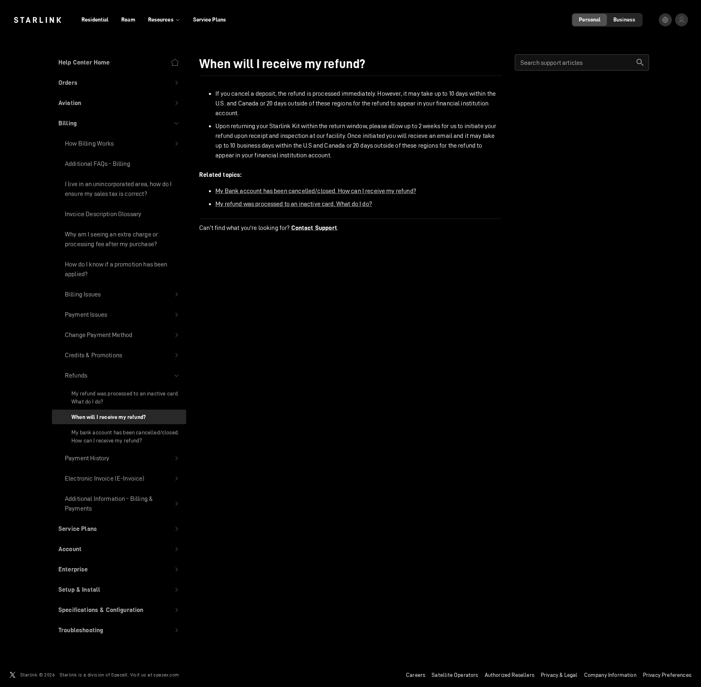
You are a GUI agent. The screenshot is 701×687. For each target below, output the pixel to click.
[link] (37, 20)
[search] (640, 62)
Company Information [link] (610, 675)
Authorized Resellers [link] (509, 675)
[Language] (665, 19)
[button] (119, 82)
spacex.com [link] (166, 674)
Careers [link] (415, 675)
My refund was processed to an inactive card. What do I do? (293, 203)
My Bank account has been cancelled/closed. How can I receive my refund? (315, 190)
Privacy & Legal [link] (559, 675)
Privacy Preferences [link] (667, 675)
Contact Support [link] (314, 228)
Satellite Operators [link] (455, 675)
